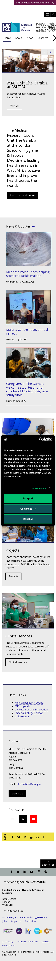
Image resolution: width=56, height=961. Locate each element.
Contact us (30, 921)
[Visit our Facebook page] (11, 872)
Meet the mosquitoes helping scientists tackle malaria (28, 274)
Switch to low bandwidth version (32, 2)
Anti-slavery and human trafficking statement (25, 917)
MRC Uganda (22, 706)
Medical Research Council (29, 702)
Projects (13, 576)
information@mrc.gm (28, 784)
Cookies (45, 941)
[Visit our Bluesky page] (18, 872)
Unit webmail (22, 716)
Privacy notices (8, 945)
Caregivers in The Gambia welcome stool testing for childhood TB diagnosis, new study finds (27, 389)
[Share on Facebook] (12, 837)
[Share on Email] (37, 837)
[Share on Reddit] (31, 837)
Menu (47, 14)
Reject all (28, 519)
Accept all (28, 498)
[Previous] (44, 52)
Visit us (14, 105)
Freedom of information (27, 941)
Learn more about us (22, 195)
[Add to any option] (43, 837)
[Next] (50, 52)
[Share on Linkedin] (25, 837)
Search (53, 14)
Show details (39, 488)
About (18, 38)
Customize (26, 508)
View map (17, 793)
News (30, 38)
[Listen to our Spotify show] (45, 872)
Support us (15, 921)
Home (7, 38)
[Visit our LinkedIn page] (24, 872)
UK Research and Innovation (31, 709)
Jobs (4, 921)
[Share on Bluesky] (19, 837)
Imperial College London (29, 713)
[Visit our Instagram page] (39, 872)
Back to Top (48, 864)
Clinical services (18, 662)
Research (42, 38)
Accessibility (7, 941)
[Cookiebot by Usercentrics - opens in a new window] (39, 439)
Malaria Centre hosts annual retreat (27, 331)
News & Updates (18, 226)
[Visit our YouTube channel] (31, 872)
